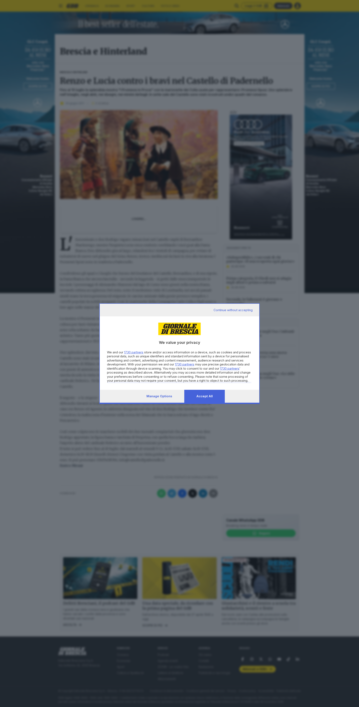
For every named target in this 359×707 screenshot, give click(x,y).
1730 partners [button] (133, 352)
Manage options (159, 396)
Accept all (204, 396)
